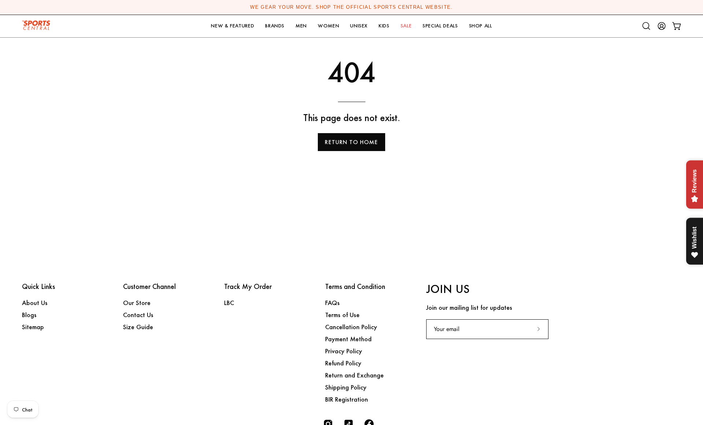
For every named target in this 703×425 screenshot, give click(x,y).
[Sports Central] (38, 26)
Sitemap (33, 327)
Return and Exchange (354, 375)
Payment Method (348, 339)
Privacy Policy (343, 351)
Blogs (29, 315)
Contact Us (138, 315)
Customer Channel (149, 287)
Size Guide (138, 327)
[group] (351, 7)
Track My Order (248, 287)
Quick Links (38, 287)
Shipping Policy (346, 387)
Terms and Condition (355, 287)
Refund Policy (343, 363)
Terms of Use (342, 315)
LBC (229, 302)
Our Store (136, 302)
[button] (232, 26)
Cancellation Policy (351, 327)
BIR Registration (346, 399)
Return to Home (351, 142)
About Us (35, 302)
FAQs (332, 302)
